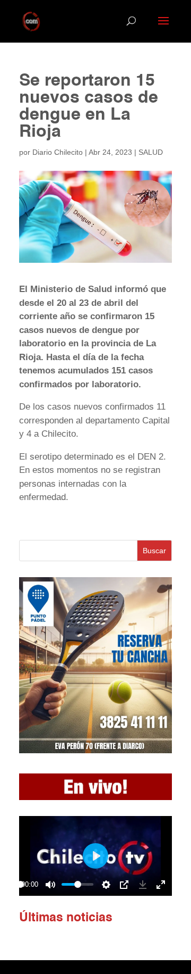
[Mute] (50, 884)
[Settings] (106, 884)
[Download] (142, 884)
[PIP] (124, 884)
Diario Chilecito (57, 152)
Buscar (154, 550)
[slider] (20, 884)
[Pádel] (95, 750)
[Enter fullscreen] (160, 884)
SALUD (150, 152)
